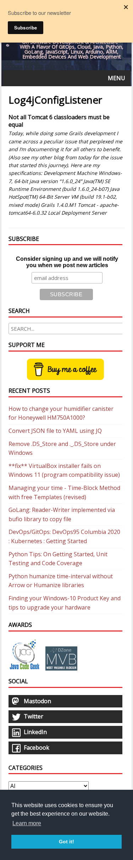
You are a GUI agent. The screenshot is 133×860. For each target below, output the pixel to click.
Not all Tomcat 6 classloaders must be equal (59, 120)
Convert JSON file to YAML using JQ (55, 431)
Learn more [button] (26, 823)
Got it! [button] (66, 841)
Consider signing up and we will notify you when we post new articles (67, 262)
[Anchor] (6, 117)
